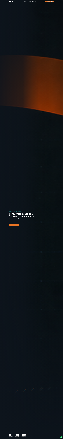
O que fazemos (24, 1)
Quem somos (29, 1)
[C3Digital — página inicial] (11, 1)
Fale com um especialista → (14, 224)
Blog (35, 1)
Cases (33, 1)
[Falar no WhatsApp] (61, 437)
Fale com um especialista (49, 1)
